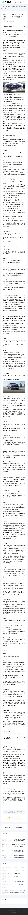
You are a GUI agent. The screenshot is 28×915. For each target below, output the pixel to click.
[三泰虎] (6, 2)
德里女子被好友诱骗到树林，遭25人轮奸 (13, 884)
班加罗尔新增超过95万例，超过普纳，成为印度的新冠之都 (15, 881)
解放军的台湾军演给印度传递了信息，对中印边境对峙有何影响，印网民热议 (15, 892)
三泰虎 (8, 811)
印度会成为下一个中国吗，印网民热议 (13, 887)
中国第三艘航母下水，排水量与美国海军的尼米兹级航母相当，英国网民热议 (15, 870)
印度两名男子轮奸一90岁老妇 (11, 876)
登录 (17, 2)
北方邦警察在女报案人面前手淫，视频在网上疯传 (15, 867)
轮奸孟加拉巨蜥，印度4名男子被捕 (12, 873)
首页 (4, 6)
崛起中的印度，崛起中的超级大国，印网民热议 (15, 879)
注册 (22, 2)
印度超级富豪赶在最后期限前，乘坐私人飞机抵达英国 (15, 890)
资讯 (6, 6)
